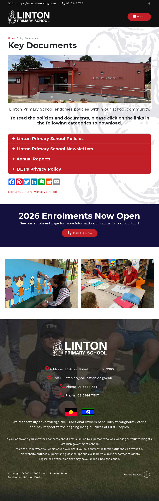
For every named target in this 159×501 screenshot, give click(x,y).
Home (11, 38)
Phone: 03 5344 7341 (82, 387)
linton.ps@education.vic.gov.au (33, 3)
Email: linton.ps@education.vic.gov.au (82, 378)
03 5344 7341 (74, 3)
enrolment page (46, 223)
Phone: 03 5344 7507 (82, 395)
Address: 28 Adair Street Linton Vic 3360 (81, 369)
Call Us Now (81, 233)
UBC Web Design (32, 477)
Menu (141, 17)
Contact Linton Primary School (32, 192)
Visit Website (133, 449)
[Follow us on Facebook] (149, 3)
